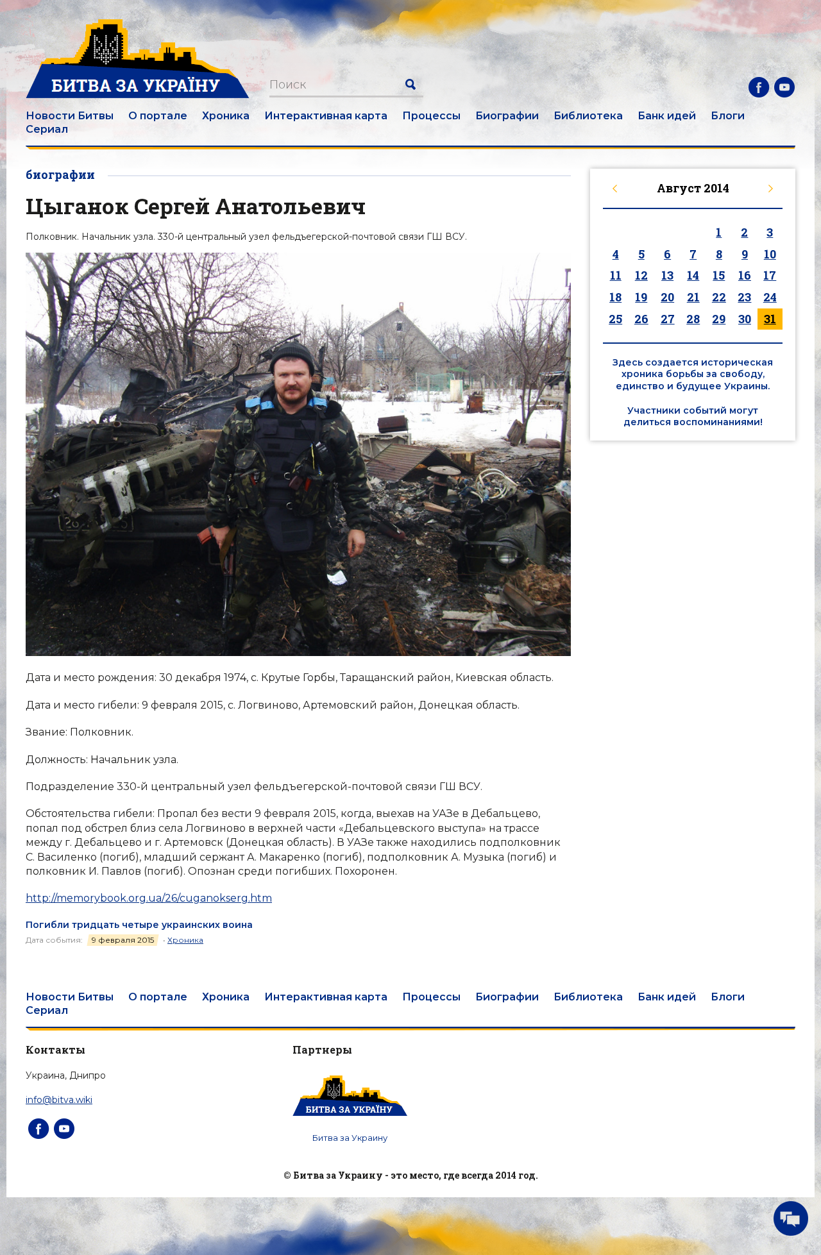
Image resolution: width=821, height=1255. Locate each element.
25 (615, 318)
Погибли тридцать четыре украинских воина (139, 925)
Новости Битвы (70, 116)
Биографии (507, 116)
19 (641, 297)
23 (744, 297)
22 (719, 297)
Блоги (728, 116)
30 (744, 318)
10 (770, 254)
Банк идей (667, 116)
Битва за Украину (349, 1138)
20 (667, 297)
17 (769, 275)
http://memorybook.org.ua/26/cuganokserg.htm (149, 898)
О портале (157, 116)
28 (693, 318)
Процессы (431, 116)
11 (616, 275)
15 (719, 275)
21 (693, 297)
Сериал (47, 129)
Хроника (226, 116)
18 (615, 297)
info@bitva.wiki (59, 1100)
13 (667, 275)
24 (770, 297)
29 (718, 318)
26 (641, 318)
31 (770, 318)
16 (744, 275)
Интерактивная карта (325, 116)
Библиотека (588, 116)
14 (693, 275)
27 (668, 318)
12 (641, 275)
